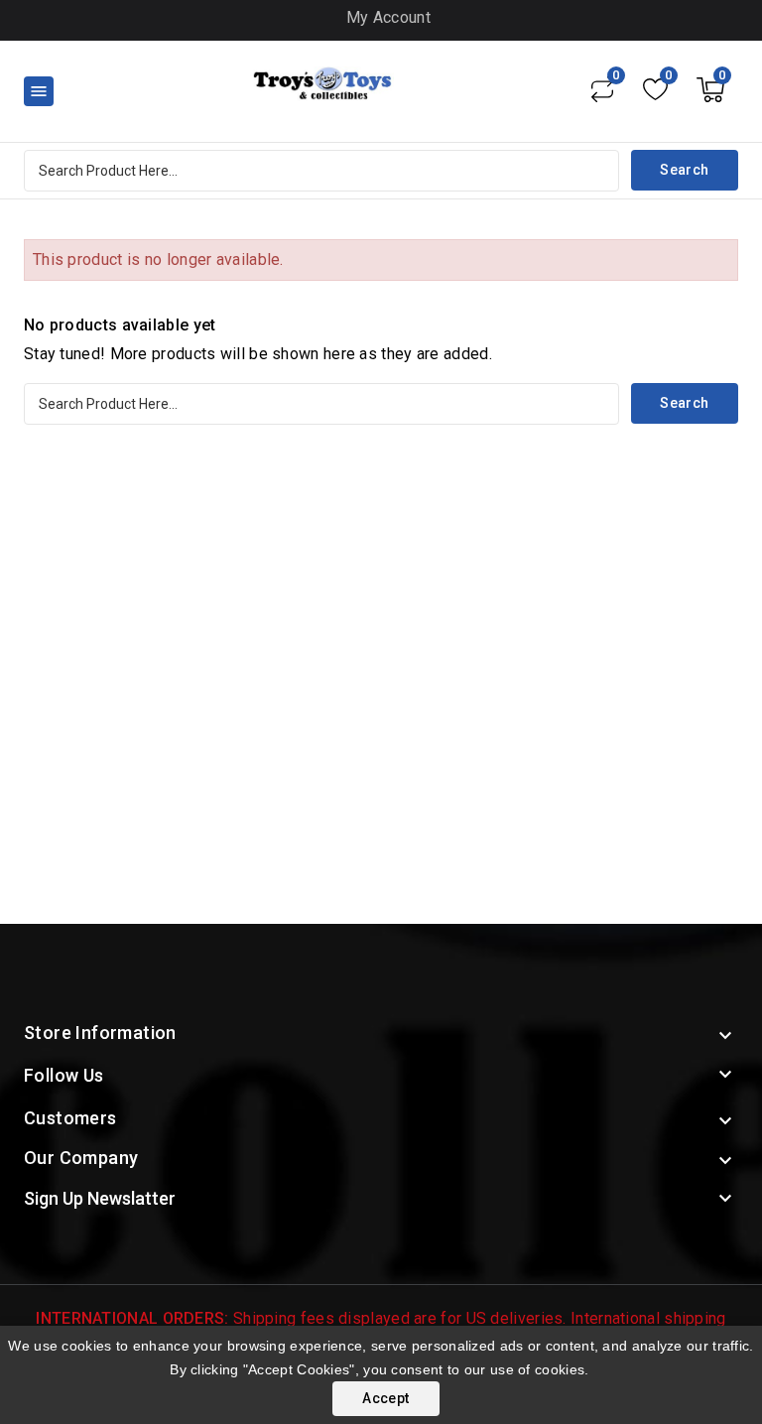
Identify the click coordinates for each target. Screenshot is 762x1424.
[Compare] (602, 89)
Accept (385, 1398)
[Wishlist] (655, 89)
